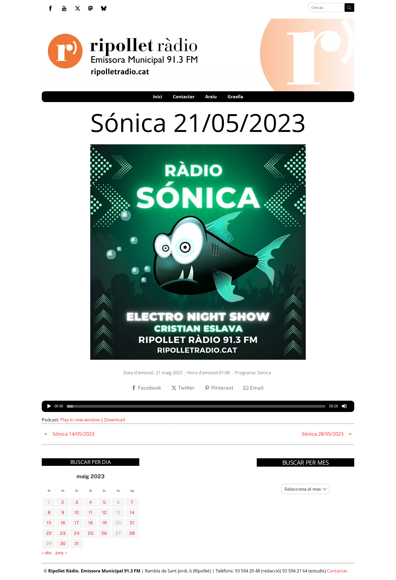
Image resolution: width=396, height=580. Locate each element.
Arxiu (211, 97)
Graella (235, 97)
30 (62, 543)
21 (132, 522)
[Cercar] (349, 7)
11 (90, 512)
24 (76, 533)
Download (114, 420)
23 (62, 533)
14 (132, 512)
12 (104, 512)
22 (49, 533)
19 (104, 522)
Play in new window (80, 420)
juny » (61, 552)
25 (90, 533)
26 (104, 533)
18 (90, 522)
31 (76, 543)
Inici (157, 97)
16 (63, 522)
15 (49, 522)
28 (132, 533)
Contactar (183, 97)
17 (76, 522)
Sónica (264, 373)
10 (76, 512)
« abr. (47, 552)
